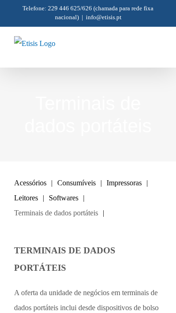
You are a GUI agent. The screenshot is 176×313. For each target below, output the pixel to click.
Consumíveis (76, 183)
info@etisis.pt (104, 17)
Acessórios (30, 183)
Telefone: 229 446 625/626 (57, 8)
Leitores (26, 198)
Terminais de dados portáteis (56, 213)
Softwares (63, 198)
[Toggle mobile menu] (158, 53)
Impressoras (124, 183)
